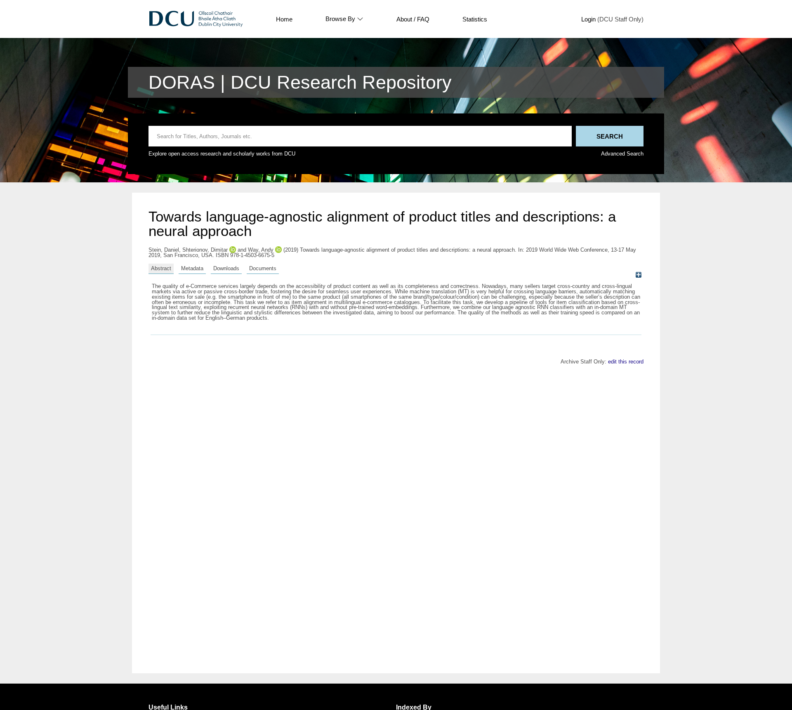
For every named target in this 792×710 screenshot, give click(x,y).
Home (284, 19)
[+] (638, 275)
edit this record (626, 362)
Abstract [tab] (161, 268)
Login (588, 19)
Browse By (340, 19)
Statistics (474, 19)
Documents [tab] (262, 268)
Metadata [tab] (192, 268)
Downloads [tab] (226, 268)
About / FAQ (412, 19)
